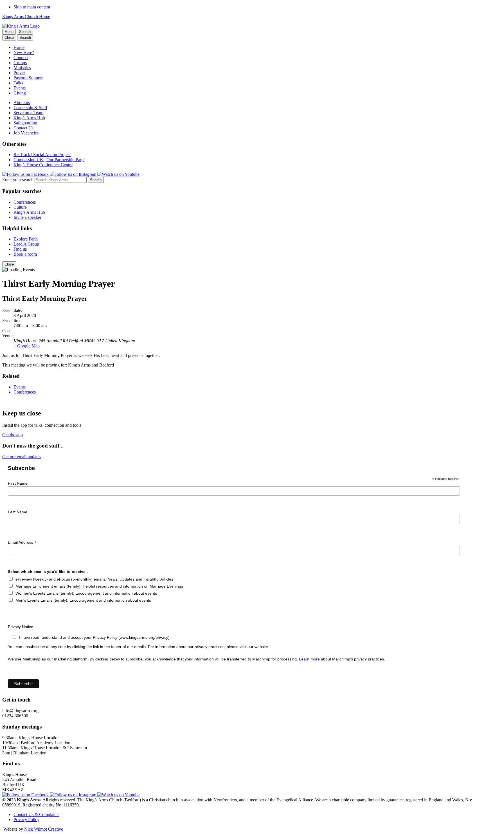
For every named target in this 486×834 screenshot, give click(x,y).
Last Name (17, 512)
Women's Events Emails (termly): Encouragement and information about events (86, 593)
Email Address (22, 542)
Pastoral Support (28, 77)
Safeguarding (25, 122)
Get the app (12, 434)
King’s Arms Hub (29, 117)
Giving (20, 93)
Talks (18, 82)
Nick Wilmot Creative (43, 829)
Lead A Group (26, 244)
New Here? (24, 52)
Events (20, 88)
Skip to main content (32, 7)
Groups (20, 62)
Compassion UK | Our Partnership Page (49, 159)
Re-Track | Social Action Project (42, 154)
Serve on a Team (28, 112)
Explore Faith (26, 239)
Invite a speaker (27, 217)
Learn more (309, 659)
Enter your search (17, 179)
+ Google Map (27, 345)
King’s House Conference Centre (43, 164)
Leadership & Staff (30, 107)
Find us (20, 249)
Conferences (25, 202)
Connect (21, 57)
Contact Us (23, 127)
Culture (20, 207)
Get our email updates (21, 456)
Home (19, 47)
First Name (18, 483)
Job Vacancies (26, 133)
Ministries (22, 67)
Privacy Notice (20, 626)
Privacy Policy (26, 819)
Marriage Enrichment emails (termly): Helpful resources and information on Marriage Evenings (99, 586)
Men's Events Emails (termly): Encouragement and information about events (83, 600)
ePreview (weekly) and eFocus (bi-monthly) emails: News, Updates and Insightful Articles (94, 579)
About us (22, 102)
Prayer (19, 72)
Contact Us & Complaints (36, 814)
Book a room (25, 254)
